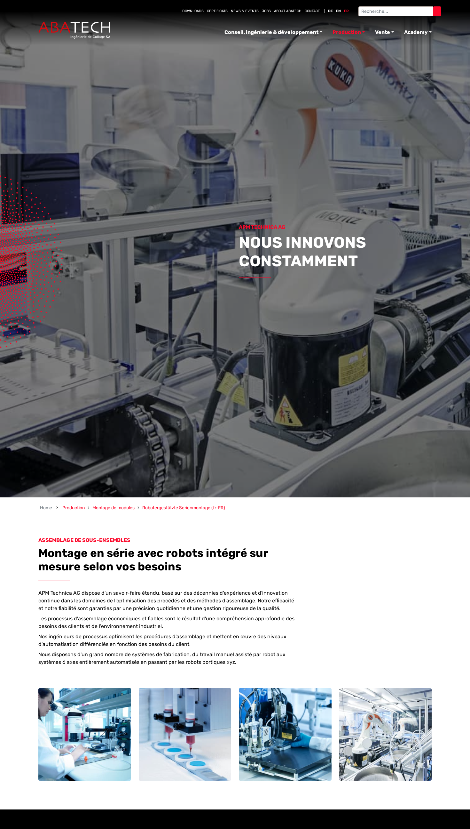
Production (347, 32)
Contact (312, 11)
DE (330, 11)
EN (338, 11)
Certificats (217, 11)
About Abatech (288, 11)
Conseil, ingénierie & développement (271, 32)
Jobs (266, 11)
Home (46, 508)
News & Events (245, 11)
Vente (382, 32)
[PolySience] (74, 30)
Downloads (193, 11)
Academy (416, 32)
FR (346, 11)
